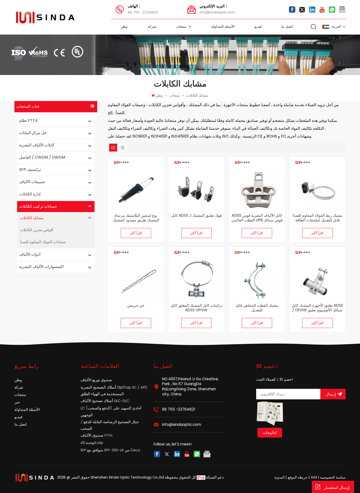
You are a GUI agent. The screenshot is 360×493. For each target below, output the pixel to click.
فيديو (258, 26)
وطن (124, 26)
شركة (152, 26)
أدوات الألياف (29, 254)
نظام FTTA (28, 120)
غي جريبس (135, 305)
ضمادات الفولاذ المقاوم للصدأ (43, 241)
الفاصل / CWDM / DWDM (42, 157)
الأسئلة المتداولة (223, 26)
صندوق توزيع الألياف (96, 380)
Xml (314, 477)
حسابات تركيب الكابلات (38, 206)
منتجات (181, 26)
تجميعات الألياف (32, 182)
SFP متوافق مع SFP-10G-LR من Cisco (110, 450)
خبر (17, 402)
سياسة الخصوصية (333, 477)
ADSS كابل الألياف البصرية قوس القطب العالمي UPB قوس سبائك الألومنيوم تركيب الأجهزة (257, 218)
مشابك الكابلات (197, 95)
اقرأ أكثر (136, 233)
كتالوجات (270, 432)
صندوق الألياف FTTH (96, 436)
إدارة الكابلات (29, 194)
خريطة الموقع (297, 477)
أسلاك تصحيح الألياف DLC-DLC (105, 401)
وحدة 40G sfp (92, 443)
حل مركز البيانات (33, 133)
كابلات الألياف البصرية (37, 145)
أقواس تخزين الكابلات (36, 229)
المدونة (279, 477)
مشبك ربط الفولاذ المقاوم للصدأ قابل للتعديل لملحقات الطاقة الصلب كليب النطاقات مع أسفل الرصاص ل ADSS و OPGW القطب (317, 218)
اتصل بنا (287, 26)
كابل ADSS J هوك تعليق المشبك (196, 215)
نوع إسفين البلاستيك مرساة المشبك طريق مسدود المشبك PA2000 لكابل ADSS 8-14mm (136, 218)
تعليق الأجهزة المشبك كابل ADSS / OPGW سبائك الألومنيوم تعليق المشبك (317, 308)
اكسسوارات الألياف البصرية (41, 266)
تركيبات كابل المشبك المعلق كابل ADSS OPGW (196, 308)
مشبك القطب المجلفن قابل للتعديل (257, 308)
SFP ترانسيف (30, 169)
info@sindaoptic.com (217, 9)
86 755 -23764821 (143, 9)
